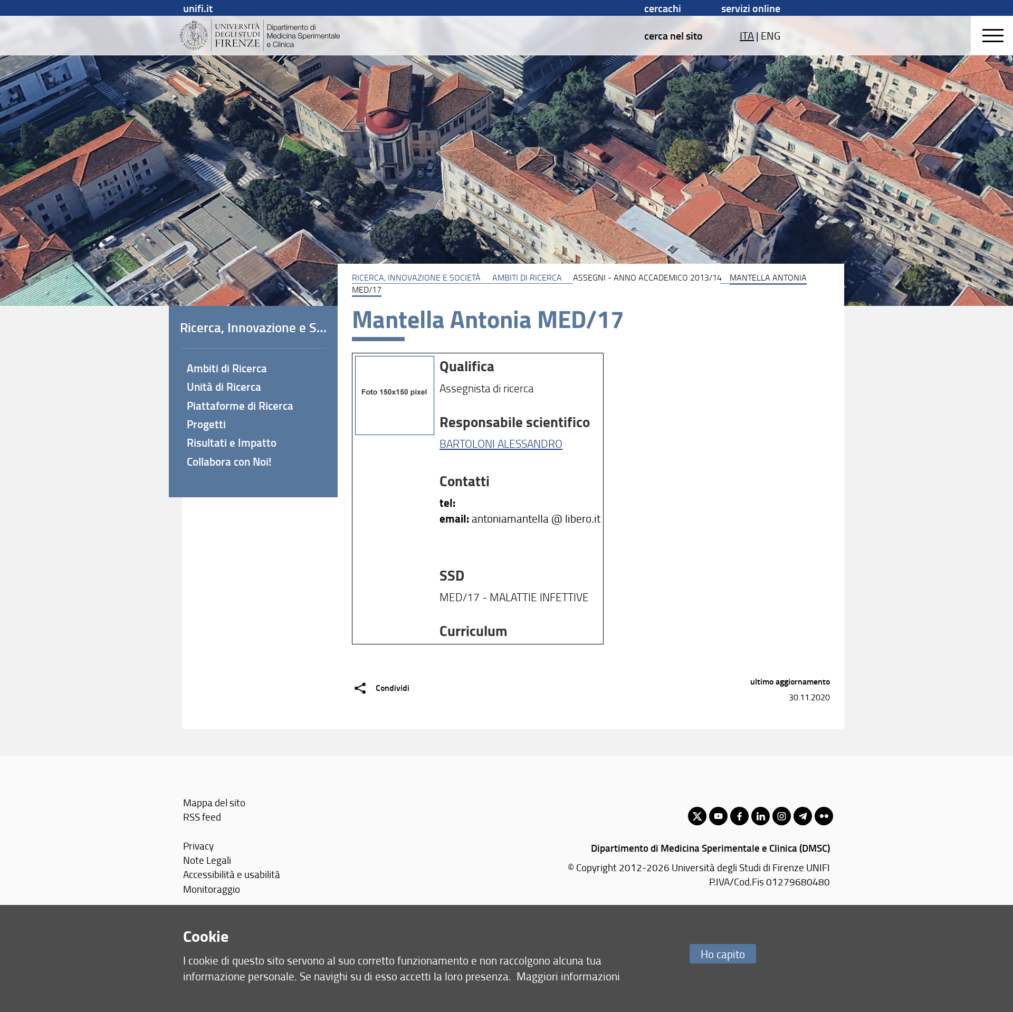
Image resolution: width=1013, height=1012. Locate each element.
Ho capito (723, 953)
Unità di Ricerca (224, 386)
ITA (747, 35)
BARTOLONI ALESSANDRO (500, 443)
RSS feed (202, 816)
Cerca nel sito (673, 35)
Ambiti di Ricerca (527, 277)
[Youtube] (718, 816)
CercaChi (662, 8)
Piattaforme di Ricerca (240, 405)
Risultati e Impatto (231, 442)
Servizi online (750, 8)
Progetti (206, 424)
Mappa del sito (214, 802)
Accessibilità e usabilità (231, 874)
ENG (770, 35)
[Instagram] (781, 816)
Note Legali (207, 860)
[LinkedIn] (760, 816)
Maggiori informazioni (568, 976)
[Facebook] (739, 816)
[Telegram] (803, 816)
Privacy (198, 845)
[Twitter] (697, 816)
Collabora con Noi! (229, 461)
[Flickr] (824, 816)
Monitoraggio (211, 889)
